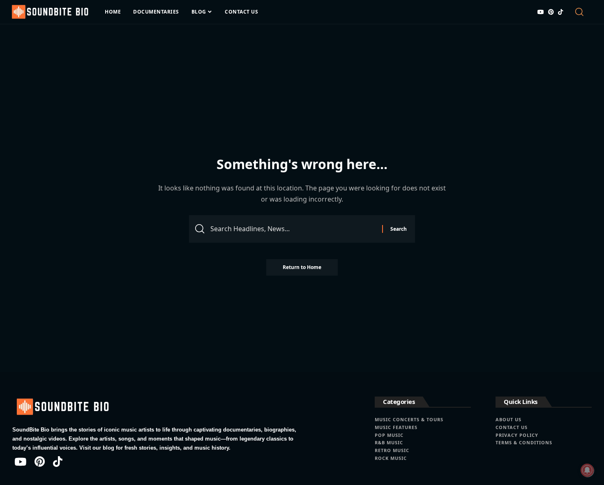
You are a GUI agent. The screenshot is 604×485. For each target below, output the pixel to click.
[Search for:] (293, 229)
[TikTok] (560, 12)
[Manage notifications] (587, 470)
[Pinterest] (551, 12)
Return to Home (302, 267)
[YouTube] (540, 12)
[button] (582, 12)
